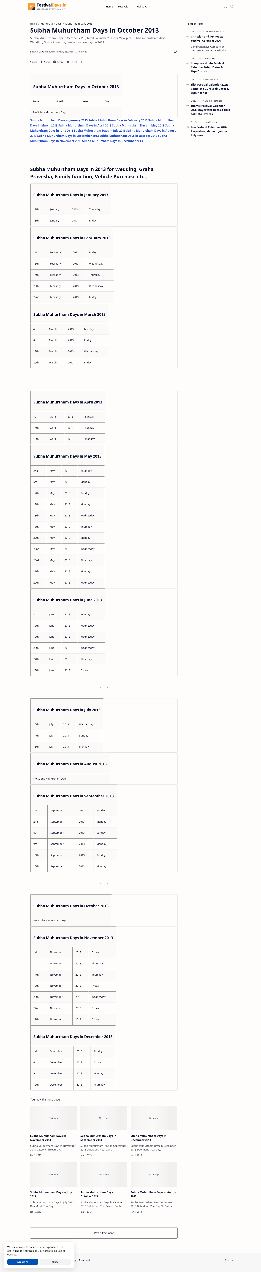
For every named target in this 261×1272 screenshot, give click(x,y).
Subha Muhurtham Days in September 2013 (98, 1138)
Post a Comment (104, 1233)
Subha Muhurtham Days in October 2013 (98, 1194)
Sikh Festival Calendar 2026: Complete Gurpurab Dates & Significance (210, 88)
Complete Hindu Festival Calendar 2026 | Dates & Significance (207, 67)
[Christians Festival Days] (217, 31)
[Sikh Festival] (211, 79)
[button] (225, 6)
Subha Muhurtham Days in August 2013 (154, 1194)
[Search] (231, 6)
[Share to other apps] (81, 62)
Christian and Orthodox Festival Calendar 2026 (207, 38)
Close (55, 1261)
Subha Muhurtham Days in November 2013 (48, 1138)
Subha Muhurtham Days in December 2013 (149, 1138)
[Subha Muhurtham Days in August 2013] (154, 1174)
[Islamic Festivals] (213, 100)
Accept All (22, 1261)
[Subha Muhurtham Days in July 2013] (53, 1174)
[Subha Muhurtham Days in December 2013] (154, 1118)
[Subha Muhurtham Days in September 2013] (103, 1118)
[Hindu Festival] (212, 58)
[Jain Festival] (211, 122)
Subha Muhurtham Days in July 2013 (51, 1194)
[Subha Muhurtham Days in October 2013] (103, 1174)
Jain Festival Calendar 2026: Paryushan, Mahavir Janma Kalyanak (209, 131)
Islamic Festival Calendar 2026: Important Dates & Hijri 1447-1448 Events (210, 110)
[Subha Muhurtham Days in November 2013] (53, 1118)
